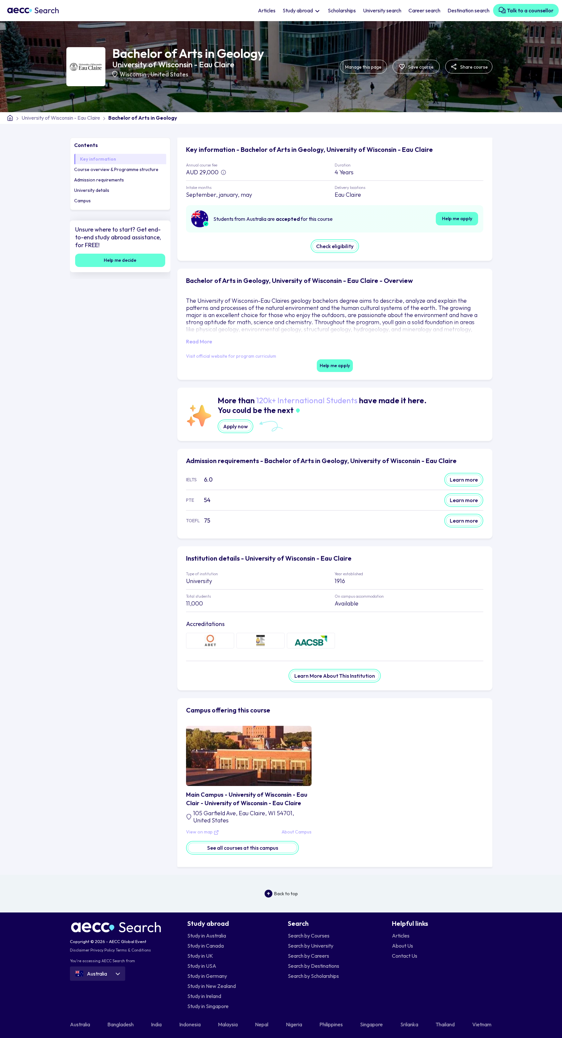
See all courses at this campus (242, 848)
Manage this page (363, 67)
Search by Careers (308, 955)
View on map (200, 832)
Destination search (468, 10)
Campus (82, 201)
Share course (473, 67)
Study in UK (200, 955)
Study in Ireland (204, 996)
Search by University (310, 945)
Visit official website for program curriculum (231, 356)
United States (169, 74)
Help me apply (457, 218)
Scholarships (342, 10)
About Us (402, 945)
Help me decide (120, 260)
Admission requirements (99, 180)
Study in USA (201, 966)
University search (382, 10)
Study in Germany (207, 976)
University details (91, 190)
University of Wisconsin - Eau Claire (173, 64)
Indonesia (190, 1024)
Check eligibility (335, 246)
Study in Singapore (208, 1006)
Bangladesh (121, 1024)
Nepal (262, 1024)
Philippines (331, 1024)
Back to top (286, 894)
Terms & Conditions (133, 950)
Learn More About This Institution (334, 675)
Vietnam (482, 1024)
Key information (98, 159)
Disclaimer (79, 950)
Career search (424, 10)
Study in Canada (205, 945)
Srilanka (409, 1024)
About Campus (297, 832)
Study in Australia (206, 935)
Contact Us (404, 955)
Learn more (464, 479)
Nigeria (294, 1024)
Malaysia (228, 1024)
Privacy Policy (102, 950)
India (157, 1024)
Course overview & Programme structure (116, 169)
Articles (266, 10)
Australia (80, 1024)
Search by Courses (308, 935)
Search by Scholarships (313, 976)
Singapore (372, 1024)
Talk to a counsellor (530, 10)
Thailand (445, 1024)
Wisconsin (134, 74)
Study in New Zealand (211, 986)
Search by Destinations (313, 966)
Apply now (235, 426)
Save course (420, 67)
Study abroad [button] (298, 10)
